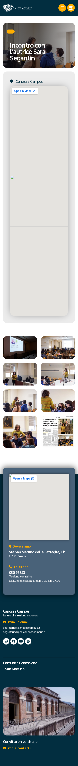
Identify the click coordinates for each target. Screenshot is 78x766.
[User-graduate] (71, 8)
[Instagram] (6, 641)
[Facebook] (13, 641)
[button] (11, 32)
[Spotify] (28, 641)
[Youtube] (21, 641)
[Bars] (62, 8)
